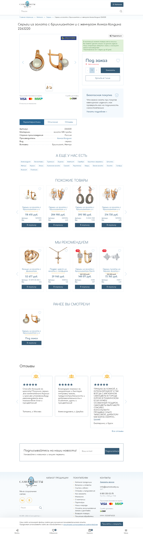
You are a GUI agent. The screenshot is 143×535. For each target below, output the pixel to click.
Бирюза (60, 162)
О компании (80, 499)
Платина (34, 170)
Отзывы (69, 122)
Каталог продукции (83, 482)
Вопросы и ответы (83, 485)
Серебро (81, 162)
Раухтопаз (77, 166)
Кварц (87, 166)
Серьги (48, 17)
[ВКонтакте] (22, 500)
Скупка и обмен (81, 488)
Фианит (24, 170)
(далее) (97, 419)
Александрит (25, 162)
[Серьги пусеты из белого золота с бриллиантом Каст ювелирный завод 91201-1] (111, 258)
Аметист (70, 162)
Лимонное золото (53, 166)
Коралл (32, 166)
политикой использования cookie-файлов (80, 524)
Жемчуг (23, 166)
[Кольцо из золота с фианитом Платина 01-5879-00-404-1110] (31, 258)
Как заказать (80, 494)
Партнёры (79, 502)
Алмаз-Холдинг (64, 138)
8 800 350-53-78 (107, 494)
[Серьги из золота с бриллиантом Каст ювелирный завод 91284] (85, 258)
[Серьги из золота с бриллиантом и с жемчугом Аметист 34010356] (58, 196)
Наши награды (81, 505)
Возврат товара (82, 513)
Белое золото (98, 166)
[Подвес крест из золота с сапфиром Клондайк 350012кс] (58, 258)
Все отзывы (117, 431)
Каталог (40, 17)
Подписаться (112, 451)
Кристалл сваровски (95, 162)
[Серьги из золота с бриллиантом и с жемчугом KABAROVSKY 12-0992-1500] (85, 196)
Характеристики (32, 122)
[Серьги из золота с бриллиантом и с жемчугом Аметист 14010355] (31, 196)
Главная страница (26, 17)
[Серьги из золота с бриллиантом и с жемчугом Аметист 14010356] (111, 196)
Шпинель (110, 162)
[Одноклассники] (29, 500)
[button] (23, 62)
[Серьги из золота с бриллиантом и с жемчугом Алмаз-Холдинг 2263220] (31, 320)
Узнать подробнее (96, 112)
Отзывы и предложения (85, 491)
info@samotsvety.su (109, 487)
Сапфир (119, 166)
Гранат (66, 166)
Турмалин (50, 162)
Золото (109, 166)
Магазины (79, 497)
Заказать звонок (107, 482)
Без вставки (38, 162)
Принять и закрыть (112, 524)
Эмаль (41, 166)
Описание (53, 122)
